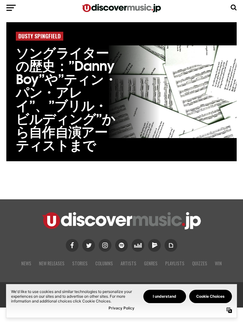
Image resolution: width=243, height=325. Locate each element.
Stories (80, 263)
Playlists (174, 263)
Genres (151, 263)
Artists (128, 263)
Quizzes (199, 263)
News (26, 263)
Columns (104, 263)
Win (218, 263)
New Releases (52, 263)
